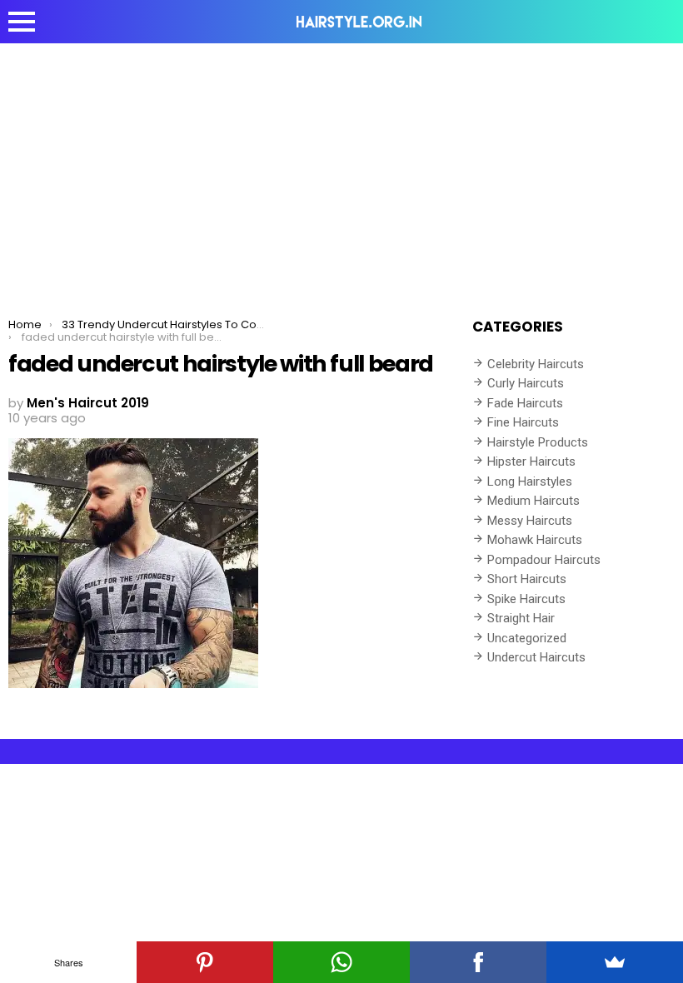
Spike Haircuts (526, 598)
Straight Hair (521, 618)
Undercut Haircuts (536, 657)
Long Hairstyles (529, 481)
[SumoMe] (614, 962)
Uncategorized (526, 638)
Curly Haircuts (525, 383)
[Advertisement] (341, 168)
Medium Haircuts (533, 500)
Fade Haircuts (525, 403)
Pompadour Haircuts (544, 559)
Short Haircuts (526, 578)
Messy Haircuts (529, 520)
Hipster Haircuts (531, 461)
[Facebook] (478, 962)
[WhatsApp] (341, 962)
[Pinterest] (205, 962)
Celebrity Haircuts (535, 364)
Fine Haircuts (523, 422)
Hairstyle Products (537, 442)
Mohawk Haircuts (534, 539)
